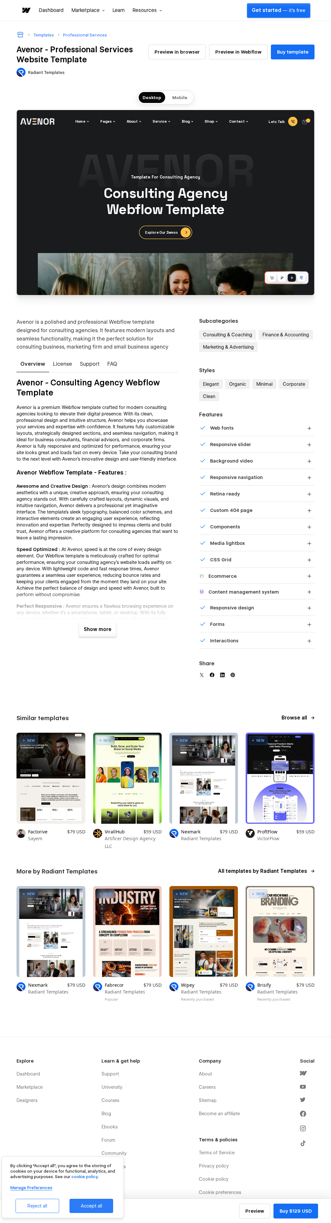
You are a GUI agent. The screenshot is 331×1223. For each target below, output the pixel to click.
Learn (118, 10)
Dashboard (51, 10)
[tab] (32, 364)
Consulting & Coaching (227, 334)
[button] (88, 10)
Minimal (264, 384)
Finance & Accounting (285, 334)
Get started (278, 10)
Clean (209, 396)
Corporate (294, 384)
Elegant (211, 384)
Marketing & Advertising (228, 347)
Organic (237, 384)
